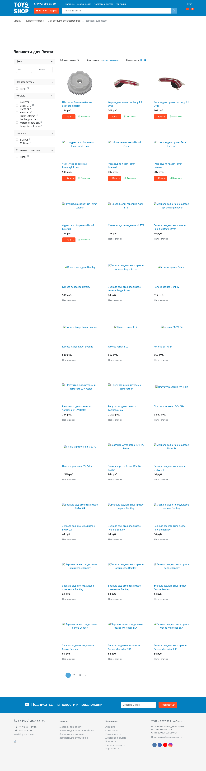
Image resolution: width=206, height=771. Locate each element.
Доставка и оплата (103, 4)
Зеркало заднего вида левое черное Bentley (170, 528)
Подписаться (168, 705)
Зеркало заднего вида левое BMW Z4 (170, 468)
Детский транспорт (70, 727)
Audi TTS (26, 102)
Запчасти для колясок (72, 734)
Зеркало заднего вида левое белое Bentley (78, 647)
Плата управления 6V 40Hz (169, 406)
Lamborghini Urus (30, 119)
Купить (70, 117)
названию (114, 60)
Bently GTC (27, 105)
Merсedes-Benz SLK (31, 122)
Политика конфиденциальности (166, 737)
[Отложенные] (184, 10)
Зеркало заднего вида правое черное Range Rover (124, 289)
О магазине (69, 4)
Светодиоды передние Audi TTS (126, 225)
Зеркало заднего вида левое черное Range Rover (170, 227)
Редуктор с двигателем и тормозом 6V (122, 408)
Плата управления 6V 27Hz (77, 466)
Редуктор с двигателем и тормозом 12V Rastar (76, 408)
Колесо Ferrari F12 (118, 347)
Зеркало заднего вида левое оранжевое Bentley (78, 588)
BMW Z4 (25, 109)
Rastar (24, 88)
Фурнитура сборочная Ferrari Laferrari (78, 227)
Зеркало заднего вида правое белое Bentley (170, 588)
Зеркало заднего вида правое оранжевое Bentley (124, 588)
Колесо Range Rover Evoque (77, 347)
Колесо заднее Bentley (166, 287)
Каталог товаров (47, 11)
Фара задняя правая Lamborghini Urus (171, 104)
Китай (24, 156)
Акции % (110, 727)
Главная (18, 21)
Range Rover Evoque (31, 126)
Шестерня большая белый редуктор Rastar (77, 104)
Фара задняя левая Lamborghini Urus (125, 104)
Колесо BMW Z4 (163, 347)
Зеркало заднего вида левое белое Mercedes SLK (124, 647)
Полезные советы (115, 745)
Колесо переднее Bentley (76, 287)
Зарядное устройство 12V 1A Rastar (124, 468)
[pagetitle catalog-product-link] (80, 83)
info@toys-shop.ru (23, 734)
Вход (189, 4)
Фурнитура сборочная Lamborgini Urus (74, 166)
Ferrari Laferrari (29, 116)
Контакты (121, 4)
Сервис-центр (84, 4)
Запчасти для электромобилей (64, 21)
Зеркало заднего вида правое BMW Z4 (78, 528)
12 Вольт (25, 143)
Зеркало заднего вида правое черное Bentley (124, 528)
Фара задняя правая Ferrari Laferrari (168, 166)
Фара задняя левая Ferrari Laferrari (121, 166)
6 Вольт (25, 139)
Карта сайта (112, 748)
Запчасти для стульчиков (74, 738)
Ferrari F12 (26, 112)
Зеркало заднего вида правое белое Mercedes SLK (170, 647)
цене (105, 60)
